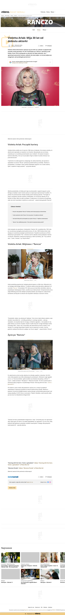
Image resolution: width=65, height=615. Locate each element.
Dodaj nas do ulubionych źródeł (24, 62)
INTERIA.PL (54, 610)
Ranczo (15, 15)
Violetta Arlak (12, 487)
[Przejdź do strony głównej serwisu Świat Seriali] (17, 12)
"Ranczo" (15, 288)
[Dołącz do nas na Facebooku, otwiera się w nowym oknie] (48, 482)
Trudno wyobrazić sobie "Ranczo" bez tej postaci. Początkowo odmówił (28, 215)
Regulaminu (26, 610)
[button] (53, 11)
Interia (2, 15)
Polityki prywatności (34, 610)
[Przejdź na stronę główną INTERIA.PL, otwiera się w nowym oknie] (5, 12)
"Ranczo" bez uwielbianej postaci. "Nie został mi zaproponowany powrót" (28, 222)
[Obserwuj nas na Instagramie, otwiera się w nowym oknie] (50, 482)
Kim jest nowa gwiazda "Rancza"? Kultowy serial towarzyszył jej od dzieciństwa (29, 211)
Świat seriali (7, 15)
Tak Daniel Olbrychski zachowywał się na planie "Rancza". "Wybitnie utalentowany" (30, 218)
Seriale (12, 15)
